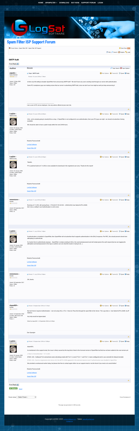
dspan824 (13, 305)
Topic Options (125, 68)
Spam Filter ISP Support (35, 48)
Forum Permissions (125, 397)
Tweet (20, 389)
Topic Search (115, 68)
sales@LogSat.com (88, 419)
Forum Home (14, 48)
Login (128, 52)
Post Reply (13, 64)
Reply (127, 73)
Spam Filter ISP (23, 48)
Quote (122, 73)
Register (122, 52)
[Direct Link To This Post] (27, 73)
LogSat (12, 114)
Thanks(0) (115, 73)
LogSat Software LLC (69, 419)
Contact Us (69, 421)
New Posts (124, 48)
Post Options (105, 73)
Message (30, 68)
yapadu (13, 73)
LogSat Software (32, 144)
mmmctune (14, 199)
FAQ (109, 52)
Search (115, 52)
